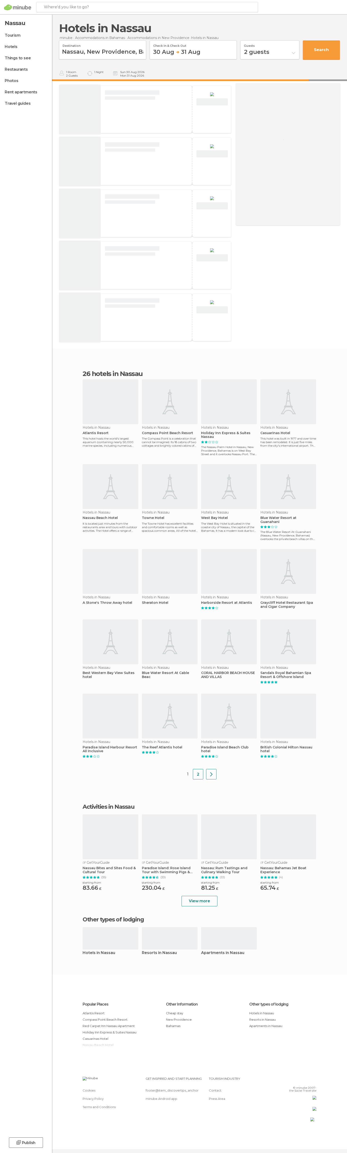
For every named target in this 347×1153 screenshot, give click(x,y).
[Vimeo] (305, 1080)
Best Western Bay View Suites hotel (109, 675)
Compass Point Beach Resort (167, 433)
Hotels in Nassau (99, 953)
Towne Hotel (153, 518)
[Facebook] (289, 1080)
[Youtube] (312, 1080)
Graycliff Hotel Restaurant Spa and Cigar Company (286, 605)
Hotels (11, 46)
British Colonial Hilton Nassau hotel (286, 749)
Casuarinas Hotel (275, 433)
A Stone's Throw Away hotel (107, 603)
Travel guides (17, 103)
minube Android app (161, 1099)
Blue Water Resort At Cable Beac (165, 675)
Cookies (89, 1090)
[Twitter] (297, 1080)
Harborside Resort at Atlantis (226, 603)
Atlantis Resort (96, 433)
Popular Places (95, 1004)
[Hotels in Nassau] (211, 774)
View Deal (212, 102)
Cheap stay (174, 1013)
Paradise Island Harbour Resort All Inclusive (110, 749)
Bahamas (173, 1026)
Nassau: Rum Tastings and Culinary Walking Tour (224, 870)
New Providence (179, 1019)
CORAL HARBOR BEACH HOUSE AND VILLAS (228, 675)
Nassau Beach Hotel (100, 518)
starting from (92, 882)
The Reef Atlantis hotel (162, 747)
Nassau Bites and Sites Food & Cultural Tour (109, 870)
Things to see (18, 58)
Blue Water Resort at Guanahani (278, 520)
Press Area (217, 1099)
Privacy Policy (93, 1099)
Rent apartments (21, 92)
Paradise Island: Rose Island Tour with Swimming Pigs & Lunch (166, 870)
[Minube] (17, 7)
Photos (11, 80)
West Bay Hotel (214, 518)
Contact (215, 1090)
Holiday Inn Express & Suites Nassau (225, 435)
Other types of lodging (268, 1004)
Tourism (13, 35)
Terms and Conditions (99, 1107)
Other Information (182, 1004)
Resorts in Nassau (159, 953)
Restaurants (16, 69)
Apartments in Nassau (222, 953)
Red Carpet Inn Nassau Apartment (109, 1026)
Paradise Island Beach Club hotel (225, 749)
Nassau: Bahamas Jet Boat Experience (283, 870)
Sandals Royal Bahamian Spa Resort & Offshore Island (285, 675)
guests (259, 51)
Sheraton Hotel (155, 603)
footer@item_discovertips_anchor (172, 1090)
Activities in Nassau (108, 807)
